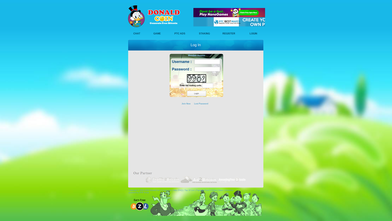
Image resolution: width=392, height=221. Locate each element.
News (220, 190)
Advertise (229, 190)
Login (253, 33)
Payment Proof (202, 190)
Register (228, 33)
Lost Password (201, 104)
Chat (136, 33)
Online (214, 190)
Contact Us (166, 190)
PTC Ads (179, 33)
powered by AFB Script (138, 192)
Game (157, 33)
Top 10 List (189, 190)
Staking (204, 33)
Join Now (186, 104)
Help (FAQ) (178, 190)
